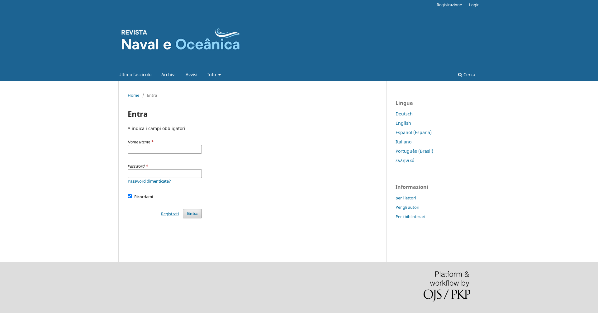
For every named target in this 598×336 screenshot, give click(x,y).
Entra (192, 213)
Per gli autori (407, 207)
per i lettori (406, 198)
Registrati (170, 214)
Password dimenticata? (149, 181)
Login (474, 4)
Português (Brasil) (414, 151)
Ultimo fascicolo (134, 74)
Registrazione (449, 4)
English (403, 123)
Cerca (468, 74)
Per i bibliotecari (410, 216)
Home (133, 95)
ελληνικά (405, 160)
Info (212, 74)
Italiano (403, 142)
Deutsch (404, 114)
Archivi (168, 74)
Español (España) (414, 132)
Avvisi (191, 74)
